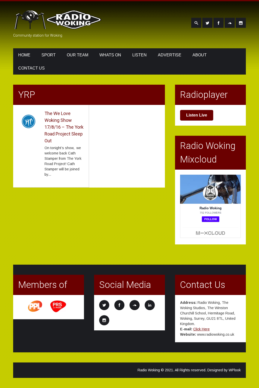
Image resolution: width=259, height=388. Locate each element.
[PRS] (58, 311)
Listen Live (196, 115)
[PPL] (35, 311)
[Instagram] (241, 23)
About (199, 55)
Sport (48, 55)
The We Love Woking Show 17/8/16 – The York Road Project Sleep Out (64, 127)
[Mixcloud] (230, 23)
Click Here (201, 329)
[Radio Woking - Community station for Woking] (58, 26)
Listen (139, 55)
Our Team (77, 55)
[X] (207, 23)
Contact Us (31, 68)
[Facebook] (218, 23)
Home (24, 55)
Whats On (110, 55)
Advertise (169, 55)
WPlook (235, 370)
